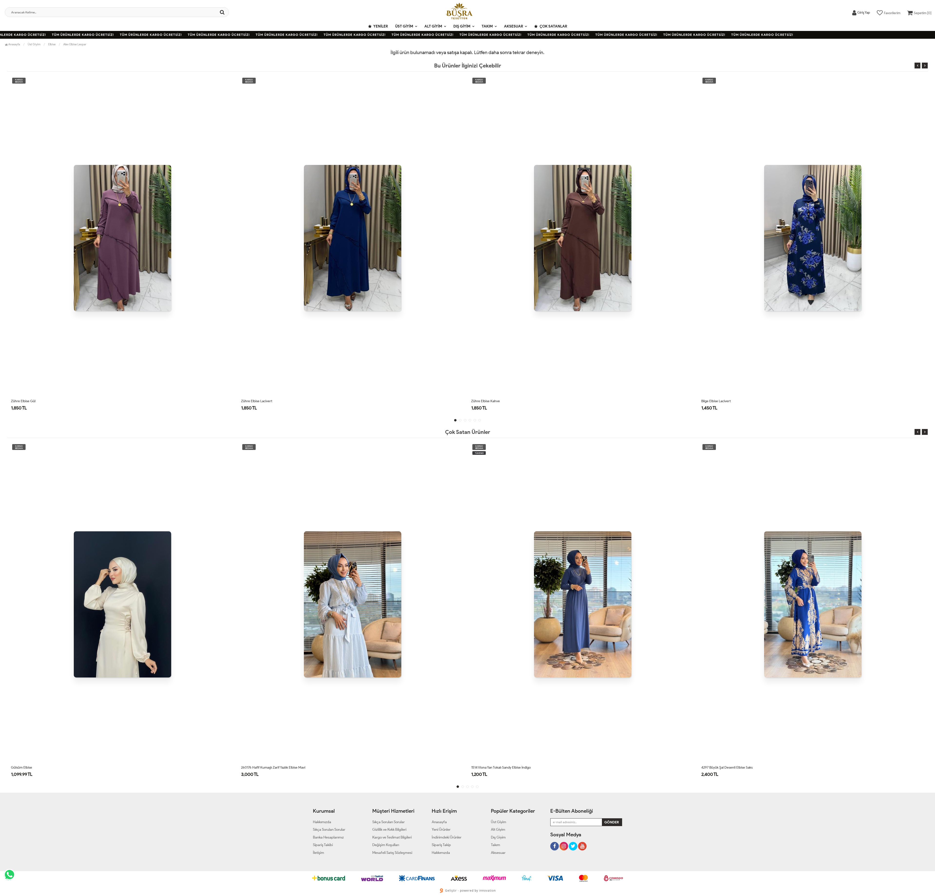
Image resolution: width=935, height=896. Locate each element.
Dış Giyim (461, 26)
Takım (487, 26)
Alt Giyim (433, 26)
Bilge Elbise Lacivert (486, 401)
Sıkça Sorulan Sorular (329, 829)
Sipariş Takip (441, 845)
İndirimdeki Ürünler (446, 837)
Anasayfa (14, 44)
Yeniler (380, 26)
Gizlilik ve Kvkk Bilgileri (389, 829)
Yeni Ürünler (441, 829)
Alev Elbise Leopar (74, 44)
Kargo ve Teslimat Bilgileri (392, 837)
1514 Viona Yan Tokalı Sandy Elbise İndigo (271, 767)
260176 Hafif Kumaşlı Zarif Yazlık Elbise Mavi (43, 767)
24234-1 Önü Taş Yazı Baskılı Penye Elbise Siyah (735, 767)
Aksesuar (513, 26)
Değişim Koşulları (385, 845)
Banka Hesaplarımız (328, 837)
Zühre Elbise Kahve (255, 401)
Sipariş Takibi (323, 845)
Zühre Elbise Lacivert (26, 401)
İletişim (318, 852)
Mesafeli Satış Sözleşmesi (392, 852)
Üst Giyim (404, 26)
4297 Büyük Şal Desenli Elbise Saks (497, 767)
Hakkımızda (322, 822)
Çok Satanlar (553, 26)
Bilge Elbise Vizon (714, 401)
